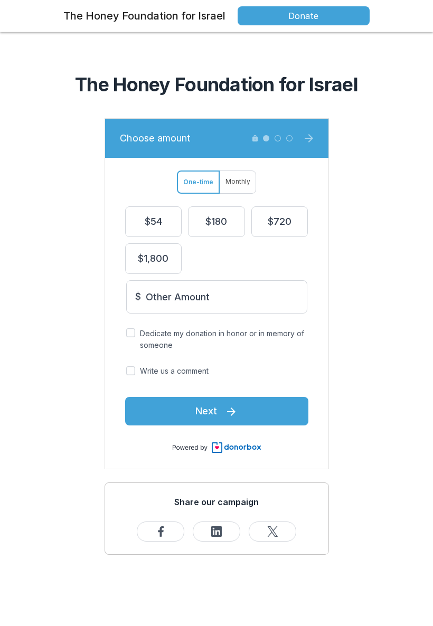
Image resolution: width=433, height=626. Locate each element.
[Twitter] (272, 531)
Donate (303, 16)
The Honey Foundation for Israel (144, 16)
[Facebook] (160, 531)
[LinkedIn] (216, 531)
